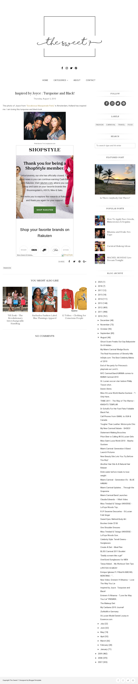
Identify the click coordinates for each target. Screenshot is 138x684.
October (104, 329)
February (104, 645)
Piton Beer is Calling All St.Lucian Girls (117, 436)
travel (121, 125)
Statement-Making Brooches (113, 432)
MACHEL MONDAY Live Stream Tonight (119, 259)
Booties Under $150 (109, 523)
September (105, 333)
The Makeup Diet (107, 603)
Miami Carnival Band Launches (113, 495)
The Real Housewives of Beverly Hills (116, 353)
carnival (110, 125)
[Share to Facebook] (69, 261)
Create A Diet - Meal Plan (111, 547)
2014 (100, 299)
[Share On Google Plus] (84, 261)
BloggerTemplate (35, 680)
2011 (100, 312)
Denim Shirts (106, 389)
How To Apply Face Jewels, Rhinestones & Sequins (120, 220)
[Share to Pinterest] (79, 261)
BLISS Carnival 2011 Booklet (112, 551)
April (102, 636)
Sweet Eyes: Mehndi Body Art (113, 519)
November (105, 324)
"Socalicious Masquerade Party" (40, 106)
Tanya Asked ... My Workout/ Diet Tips (117, 564)
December (104, 320)
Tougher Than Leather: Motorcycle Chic (117, 424)
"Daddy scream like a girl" (111, 555)
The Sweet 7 (14, 680)
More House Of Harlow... (25, 255)
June (102, 628)
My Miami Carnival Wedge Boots (114, 349)
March (103, 641)
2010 (100, 316)
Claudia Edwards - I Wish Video (114, 499)
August (103, 337)
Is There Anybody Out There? (115, 198)
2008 (100, 658)
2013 (100, 303)
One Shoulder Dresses (110, 527)
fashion (7, 268)
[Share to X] (74, 261)
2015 (100, 295)
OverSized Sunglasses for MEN (114, 559)
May (102, 632)
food (130, 125)
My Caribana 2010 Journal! (112, 607)
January (103, 649)
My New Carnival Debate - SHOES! (115, 428)
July (102, 623)
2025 (100, 282)
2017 (100, 290)
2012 (100, 307)
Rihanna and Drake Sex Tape (118, 233)
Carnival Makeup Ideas (118, 246)
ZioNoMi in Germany (109, 611)
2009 (100, 653)
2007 (100, 662)
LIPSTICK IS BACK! (108, 568)
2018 (100, 286)
